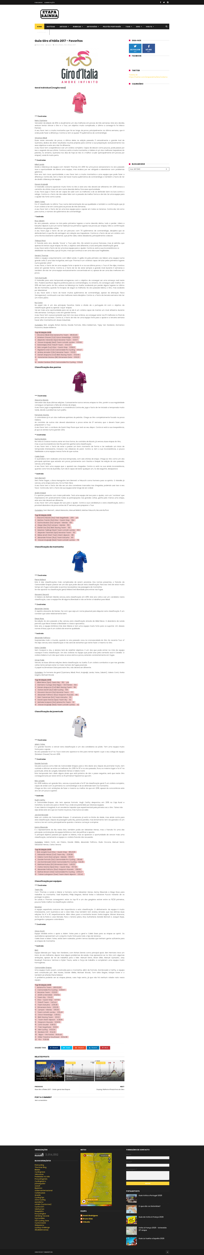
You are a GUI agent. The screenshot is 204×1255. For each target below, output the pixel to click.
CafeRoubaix (40, 1193)
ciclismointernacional (43, 1190)
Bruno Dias (88, 1219)
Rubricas (77, 27)
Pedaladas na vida (42, 1176)
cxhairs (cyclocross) (43, 1204)
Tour (128, 27)
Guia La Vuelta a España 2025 (151, 1238)
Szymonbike (40, 1218)
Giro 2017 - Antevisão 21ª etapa (77, 1075)
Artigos (63, 27)
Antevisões (92, 27)
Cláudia (86, 1222)
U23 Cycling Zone (42, 1220)
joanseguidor (40, 1183)
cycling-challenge (42, 1227)
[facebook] (160, 2)
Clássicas (41, 32)
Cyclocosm (39, 1206)
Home (39, 27)
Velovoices (39, 1174)
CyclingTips (39, 1197)
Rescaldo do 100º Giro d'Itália (49, 1076)
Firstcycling (39, 1165)
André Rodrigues (90, 1216)
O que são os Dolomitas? (149, 1206)
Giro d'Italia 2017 (70, 45)
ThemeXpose (48, 1252)
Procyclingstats (41, 1179)
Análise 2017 (41, 1063)
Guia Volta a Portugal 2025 (150, 1195)
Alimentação (49, 2)
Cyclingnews (40, 1172)
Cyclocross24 (40, 1223)
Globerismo (39, 1225)
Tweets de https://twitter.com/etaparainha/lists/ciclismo (148, 76)
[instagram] (167, 2)
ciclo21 (37, 1186)
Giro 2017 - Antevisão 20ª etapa (107, 1075)
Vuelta (149, 27)
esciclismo (39, 1202)
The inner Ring (40, 1167)
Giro (138, 27)
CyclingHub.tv (40, 1181)
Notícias (51, 27)
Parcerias (39, 2)
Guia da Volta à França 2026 (151, 1217)
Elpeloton (38, 1188)
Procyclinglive (40, 1213)
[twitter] (164, 2)
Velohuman (39, 1209)
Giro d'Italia (59, 45)
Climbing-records (42, 1216)
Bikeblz (37, 1170)
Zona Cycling (40, 1200)
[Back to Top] (167, 1252)
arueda (38, 1195)
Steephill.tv (39, 1211)
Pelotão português (112, 27)
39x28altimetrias (41, 1230)
